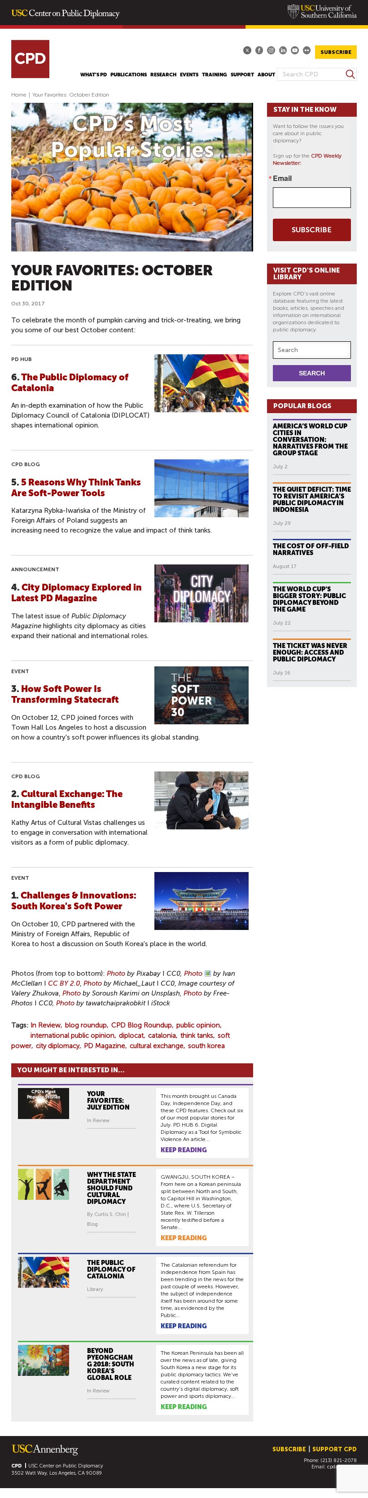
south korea (206, 1046)
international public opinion (72, 1035)
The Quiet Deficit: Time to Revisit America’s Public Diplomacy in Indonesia (312, 499)
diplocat (131, 1035)
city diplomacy (57, 1046)
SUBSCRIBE (335, 52)
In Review (46, 1025)
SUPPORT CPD (334, 1449)
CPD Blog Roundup (141, 1025)
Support (242, 75)
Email (282, 178)
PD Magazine (104, 1046)
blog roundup (86, 1025)
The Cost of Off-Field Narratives (311, 549)
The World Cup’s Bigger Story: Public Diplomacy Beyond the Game (309, 599)
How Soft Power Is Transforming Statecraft (65, 694)
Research (163, 75)
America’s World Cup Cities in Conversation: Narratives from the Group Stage (310, 440)
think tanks (196, 1035)
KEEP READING (184, 1150)
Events (189, 75)
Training (214, 75)
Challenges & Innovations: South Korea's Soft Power (73, 901)
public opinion (198, 1025)
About (266, 75)
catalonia (162, 1035)
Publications (128, 75)
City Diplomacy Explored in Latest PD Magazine (76, 593)
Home (18, 95)
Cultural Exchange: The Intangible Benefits (67, 799)
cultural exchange (157, 1046)
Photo (116, 973)
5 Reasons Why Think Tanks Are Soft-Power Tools (76, 487)
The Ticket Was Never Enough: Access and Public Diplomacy (310, 652)
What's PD (93, 75)
